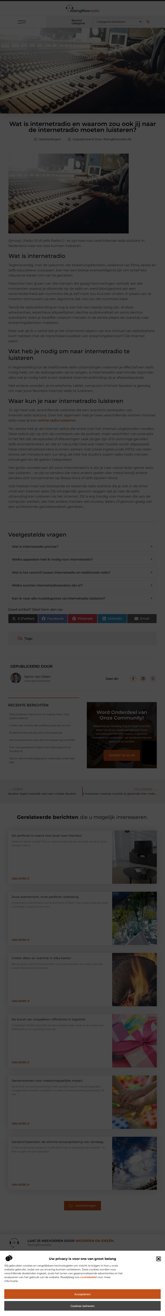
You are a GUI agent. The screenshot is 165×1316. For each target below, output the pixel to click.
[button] (158, 1259)
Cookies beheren (82, 1306)
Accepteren (82, 1294)
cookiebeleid (88, 1277)
